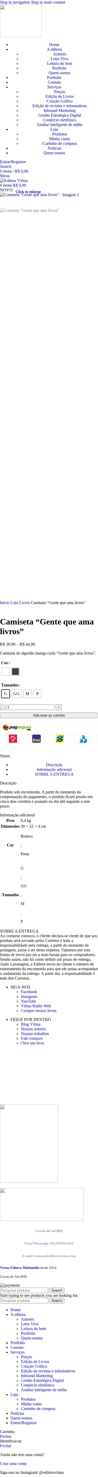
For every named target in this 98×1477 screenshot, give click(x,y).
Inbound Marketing (60, 110)
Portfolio (59, 68)
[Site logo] (21, 35)
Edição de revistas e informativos (59, 106)
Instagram (29, 996)
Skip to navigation (15, 2)
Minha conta (59, 139)
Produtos (59, 134)
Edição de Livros (59, 96)
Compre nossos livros (38, 1010)
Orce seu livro (32, 1043)
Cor (4, 663)
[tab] (54, 765)
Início (5, 602)
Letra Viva (59, 58)
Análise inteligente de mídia (59, 124)
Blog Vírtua (31, 1024)
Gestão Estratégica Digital (59, 115)
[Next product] (16, 608)
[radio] (5, 671)
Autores (59, 54)
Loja (14, 602)
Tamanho (9, 685)
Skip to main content (48, 2)
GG (24, 886)
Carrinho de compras (59, 143)
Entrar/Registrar (23, 1423)
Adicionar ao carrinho (49, 715)
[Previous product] (3, 608)
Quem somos (59, 73)
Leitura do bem (59, 63)
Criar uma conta (13, 1463)
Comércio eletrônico (59, 120)
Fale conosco (32, 1038)
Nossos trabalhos (35, 1033)
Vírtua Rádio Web (36, 1006)
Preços (59, 91)
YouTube (28, 1001)
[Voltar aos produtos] (9, 608)
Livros (25, 602)
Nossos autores (33, 1029)
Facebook (29, 992)
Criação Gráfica (60, 101)
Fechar (5, 1436)
